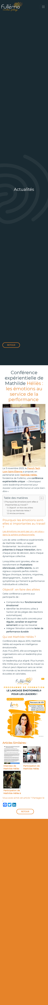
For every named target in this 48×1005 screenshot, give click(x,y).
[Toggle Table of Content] (40, 498)
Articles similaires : (17, 513)
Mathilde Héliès (28, 475)
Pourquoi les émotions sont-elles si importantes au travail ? (21, 503)
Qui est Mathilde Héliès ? (20, 511)
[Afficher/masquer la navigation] (43, 6)
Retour (11, 345)
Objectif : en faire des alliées (21, 508)
